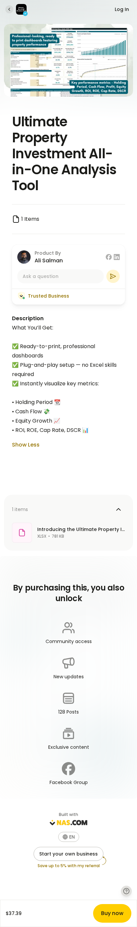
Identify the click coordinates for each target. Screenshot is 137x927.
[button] (68, 837)
